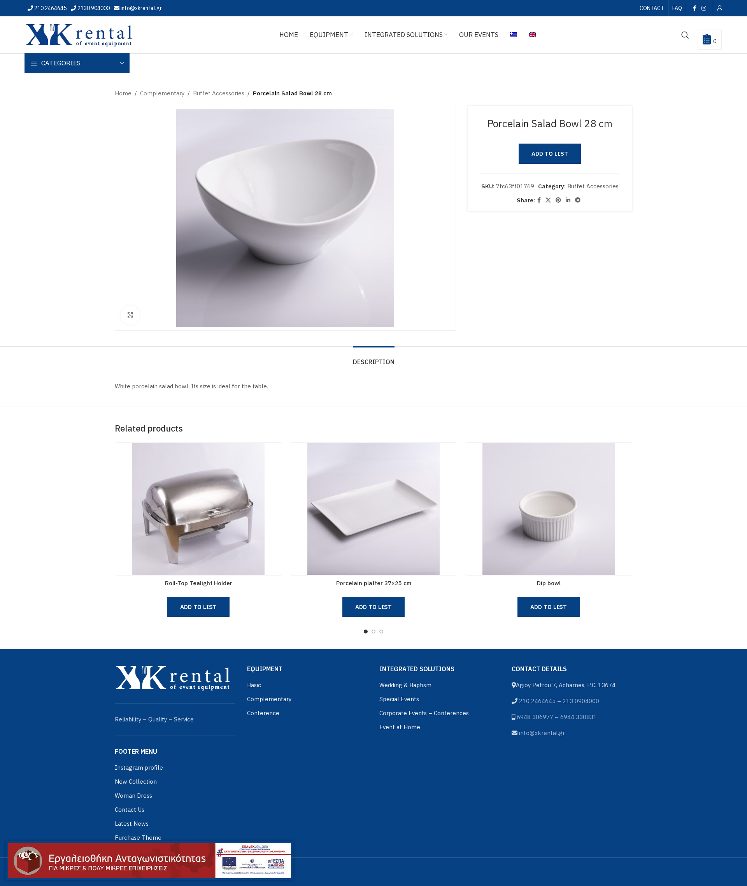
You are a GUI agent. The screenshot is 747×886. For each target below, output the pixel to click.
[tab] (374, 358)
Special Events (399, 699)
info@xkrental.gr (140, 8)
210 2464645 (50, 8)
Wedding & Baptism (405, 685)
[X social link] (548, 200)
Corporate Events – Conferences (424, 713)
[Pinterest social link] (558, 200)
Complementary (162, 93)
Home (123, 93)
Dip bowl (549, 583)
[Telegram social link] (578, 200)
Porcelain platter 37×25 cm (373, 583)
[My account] (719, 8)
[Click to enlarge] (130, 315)
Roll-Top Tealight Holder (198, 583)
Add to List (549, 153)
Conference (263, 713)
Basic (254, 685)
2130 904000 (93, 8)
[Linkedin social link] (568, 200)
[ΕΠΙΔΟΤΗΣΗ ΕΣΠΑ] (149, 860)
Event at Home (399, 727)
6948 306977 (535, 717)
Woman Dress (133, 795)
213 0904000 (581, 701)
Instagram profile (139, 767)
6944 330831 (578, 717)
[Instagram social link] (704, 8)
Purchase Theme (138, 837)
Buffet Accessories (218, 93)
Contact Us (129, 809)
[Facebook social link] (694, 8)
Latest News (132, 823)
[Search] (685, 35)
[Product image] (198, 509)
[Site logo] (79, 34)
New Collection (136, 781)
